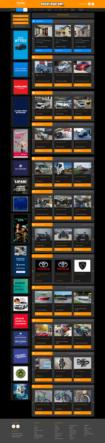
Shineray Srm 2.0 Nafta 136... (63, 110)
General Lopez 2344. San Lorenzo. (63, 40)
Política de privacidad (38, 436)
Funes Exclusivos (61, 147)
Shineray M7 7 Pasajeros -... (43, 110)
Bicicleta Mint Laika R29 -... (62, 404)
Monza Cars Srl (41, 147)
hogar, (71, 386)
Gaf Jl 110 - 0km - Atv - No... (62, 242)
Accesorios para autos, (74, 353)
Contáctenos (36, 438)
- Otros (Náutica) (72, 433)
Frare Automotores (81, 113)
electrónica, (61, 386)
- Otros (85, 435)
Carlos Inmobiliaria (41, 46)
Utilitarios (56, 427)
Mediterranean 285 (41, 305)
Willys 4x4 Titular (60, 338)
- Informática (86, 425)
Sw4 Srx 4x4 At (79, 142)
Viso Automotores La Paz (63, 81)
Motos (56, 431)
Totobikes (39, 409)
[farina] (21, 111)
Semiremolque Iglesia (61, 176)
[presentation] (33, 38)
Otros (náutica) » (88, 287)
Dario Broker (40, 310)
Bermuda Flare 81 (79, 305)
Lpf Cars (78, 81)
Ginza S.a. (78, 147)
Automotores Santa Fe (62, 343)
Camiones (57, 430)
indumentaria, (85, 386)
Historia (35, 433)
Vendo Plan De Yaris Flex (81, 274)
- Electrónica (71, 438)
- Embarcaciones (72, 430)
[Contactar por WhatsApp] (21, 69)
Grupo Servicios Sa (42, 214)
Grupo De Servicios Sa (81, 214)
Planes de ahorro (58, 435)
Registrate (20, 19)
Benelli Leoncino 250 (41, 209)
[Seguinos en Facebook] (92, 4)
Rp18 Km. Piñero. (42, 40)
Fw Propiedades (80, 46)
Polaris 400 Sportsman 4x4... (43, 242)
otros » (90, 386)
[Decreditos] (21, 260)
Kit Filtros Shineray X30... (42, 371)
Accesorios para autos (59, 438)
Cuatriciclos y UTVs (58, 433)
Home (35, 425)
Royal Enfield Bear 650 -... (81, 209)
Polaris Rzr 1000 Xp (80, 242)
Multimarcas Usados (42, 81)
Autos (56, 425)
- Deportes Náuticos (73, 431)
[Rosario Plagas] (21, 373)
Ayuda (35, 431)
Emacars (59, 181)
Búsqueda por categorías (39, 435)
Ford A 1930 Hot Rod (41, 338)
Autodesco (79, 343)
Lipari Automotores (42, 245)
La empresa (36, 427)
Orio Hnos (59, 113)
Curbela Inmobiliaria (62, 46)
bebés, (75, 386)
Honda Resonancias (62, 214)
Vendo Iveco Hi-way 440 (42, 176)
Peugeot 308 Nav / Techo (42, 75)
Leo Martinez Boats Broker (61, 309)
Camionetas (57, 428)
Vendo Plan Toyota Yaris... (42, 274)
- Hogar (85, 427)
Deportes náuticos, (79, 287)
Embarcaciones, (70, 287)
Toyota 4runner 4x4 (41, 142)
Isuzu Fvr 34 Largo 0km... (81, 176)
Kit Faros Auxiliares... (61, 371)
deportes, (79, 386)
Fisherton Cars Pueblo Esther (42, 342)
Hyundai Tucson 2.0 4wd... (62, 142)
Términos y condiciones (38, 430)
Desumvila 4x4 (80, 245)
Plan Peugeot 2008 (61, 274)
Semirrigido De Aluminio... (62, 305)
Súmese (35, 428)
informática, (67, 386)
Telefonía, (55, 386)
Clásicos (56, 436)
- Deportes (86, 430)
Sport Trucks (40, 113)
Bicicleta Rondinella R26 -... (81, 404)
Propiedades (71, 427)
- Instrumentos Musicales (88, 433)
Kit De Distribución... (80, 371)
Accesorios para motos (85, 353)
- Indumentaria (87, 431)
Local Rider (79, 310)
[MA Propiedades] (21, 321)
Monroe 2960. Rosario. (82, 40)
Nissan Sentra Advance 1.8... (62, 75)
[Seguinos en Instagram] (89, 3)
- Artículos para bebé (88, 428)
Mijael (38, 181)
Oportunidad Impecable (81, 110)
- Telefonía (71, 436)
